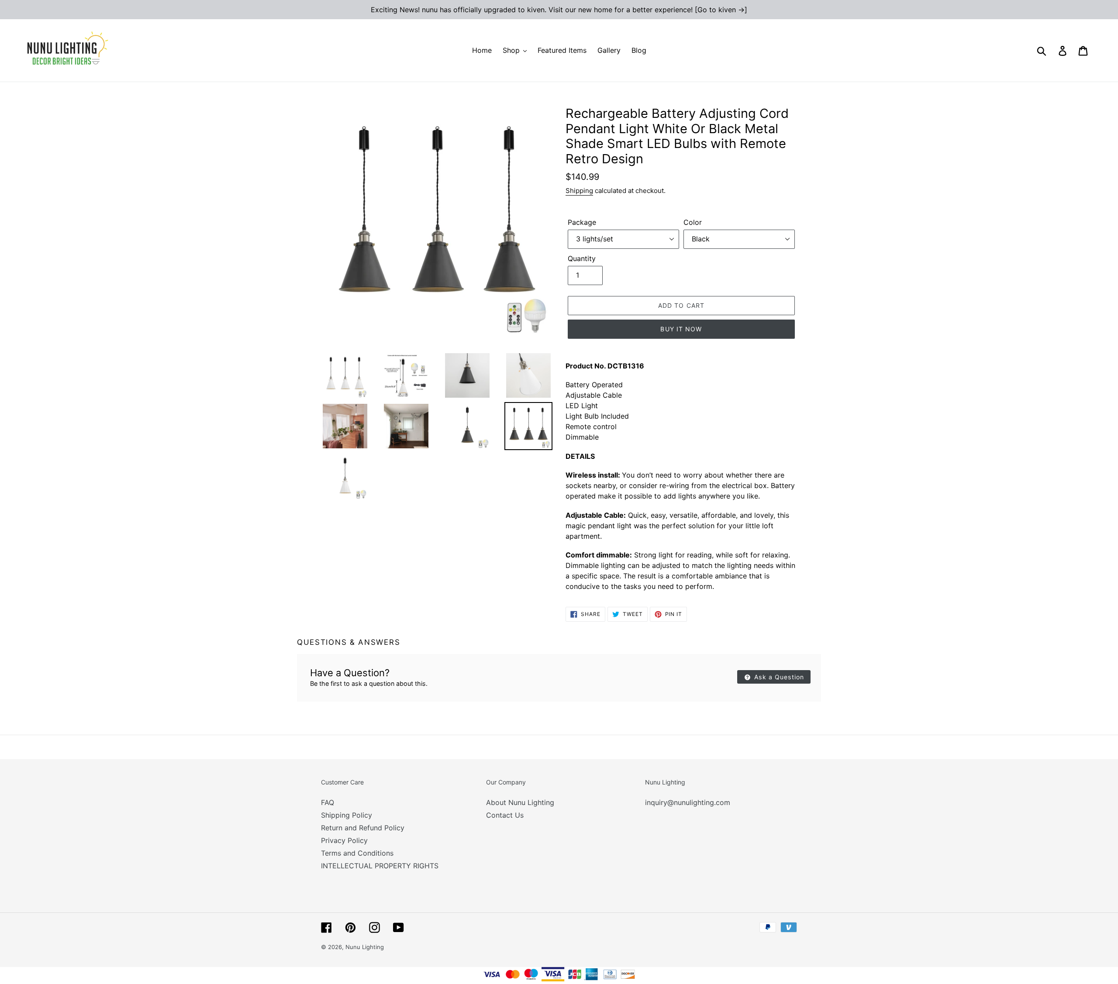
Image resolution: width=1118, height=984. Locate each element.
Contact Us (505, 815)
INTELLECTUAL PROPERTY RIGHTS (379, 865)
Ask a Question (778, 677)
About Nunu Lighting (520, 802)
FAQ (327, 802)
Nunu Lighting (364, 946)
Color (692, 222)
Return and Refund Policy (362, 827)
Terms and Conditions (357, 853)
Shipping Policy (346, 815)
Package (582, 222)
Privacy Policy (344, 840)
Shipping (579, 190)
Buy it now (681, 329)
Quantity (582, 258)
